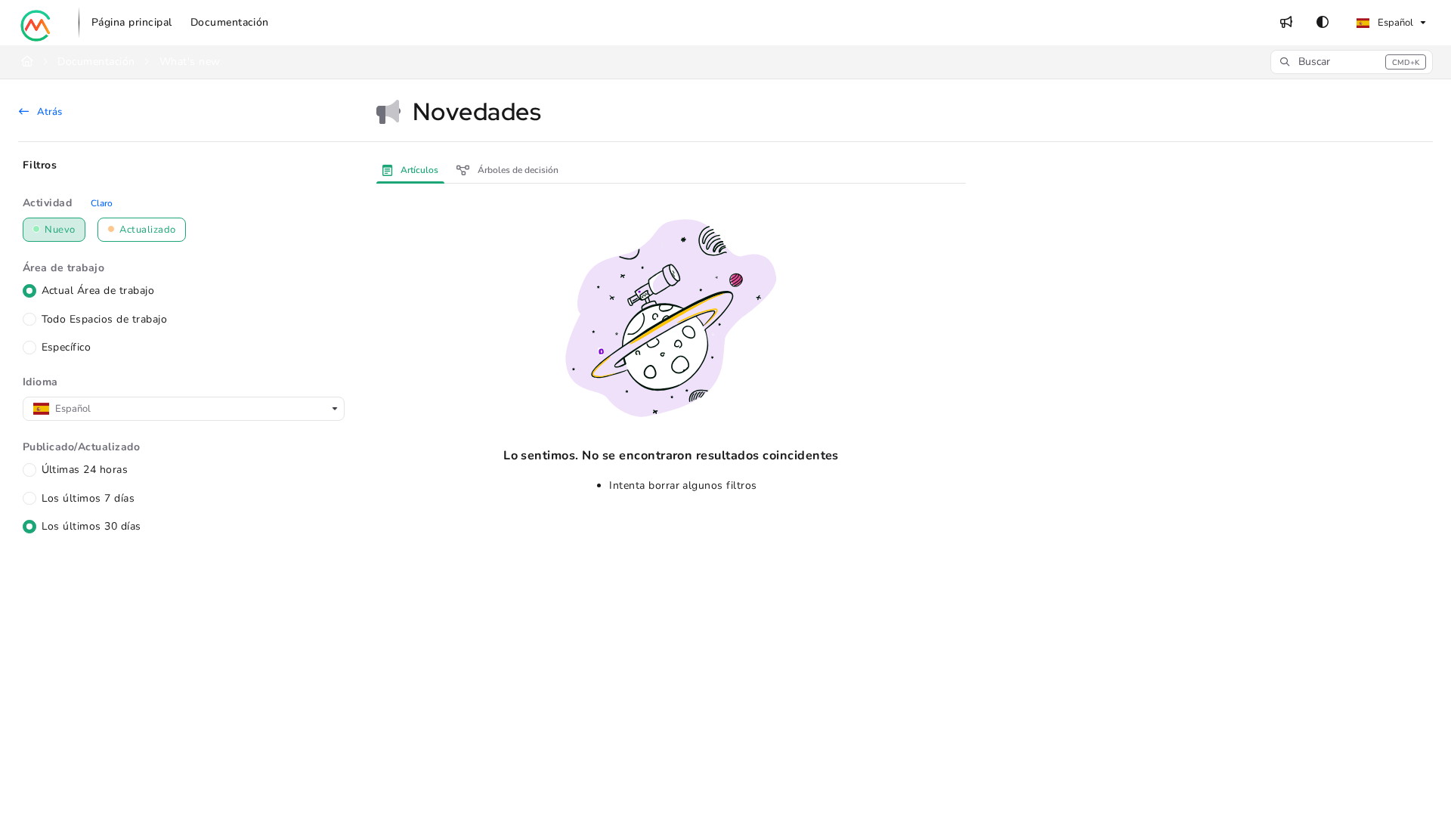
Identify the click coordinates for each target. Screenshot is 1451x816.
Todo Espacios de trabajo (105, 319)
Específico (66, 347)
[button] (1351, 62)
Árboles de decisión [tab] (516, 170)
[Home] (36, 23)
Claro (102, 203)
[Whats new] (1286, 23)
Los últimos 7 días (88, 498)
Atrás (48, 112)
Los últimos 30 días (91, 526)
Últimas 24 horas (85, 469)
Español (1394, 22)
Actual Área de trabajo (98, 290)
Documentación (96, 61)
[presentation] (413, 170)
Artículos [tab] (418, 170)
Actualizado (146, 229)
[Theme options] (1322, 23)
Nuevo (59, 229)
